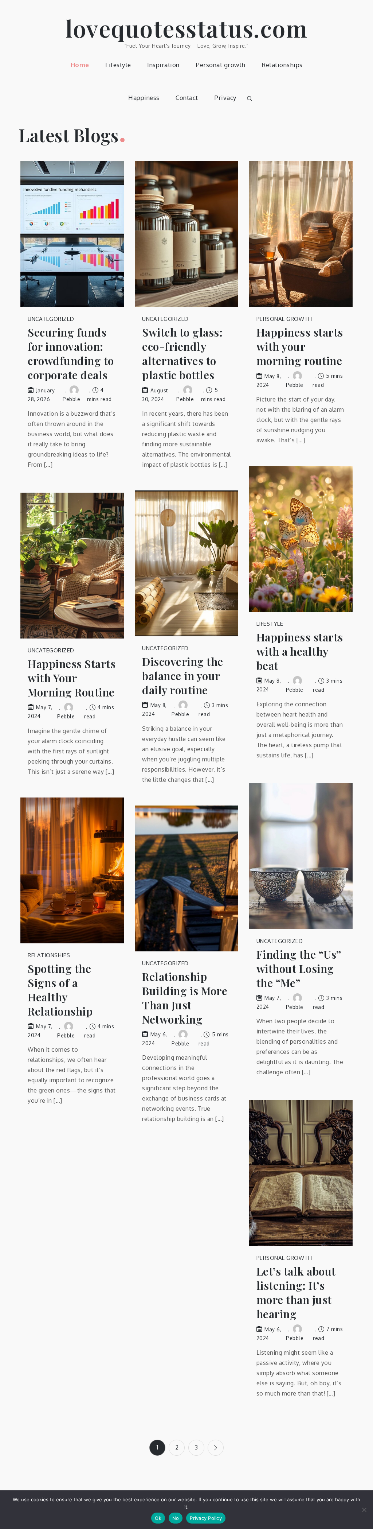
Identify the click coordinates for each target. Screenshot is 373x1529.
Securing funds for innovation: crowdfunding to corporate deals (71, 353)
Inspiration (163, 65)
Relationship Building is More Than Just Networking (184, 998)
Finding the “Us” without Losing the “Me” (298, 968)
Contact (187, 97)
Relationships (282, 65)
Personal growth (221, 65)
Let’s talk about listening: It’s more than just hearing (296, 1292)
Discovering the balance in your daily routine (182, 676)
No (175, 1518)
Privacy (225, 97)
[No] (364, 1509)
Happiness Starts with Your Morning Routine (71, 678)
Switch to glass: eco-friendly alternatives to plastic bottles (182, 353)
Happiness (144, 97)
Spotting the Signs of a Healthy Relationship (60, 990)
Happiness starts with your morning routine (299, 346)
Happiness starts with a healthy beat (299, 651)
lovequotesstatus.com (186, 27)
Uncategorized (51, 318)
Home (80, 65)
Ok (158, 1518)
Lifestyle (118, 65)
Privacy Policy (206, 1518)
